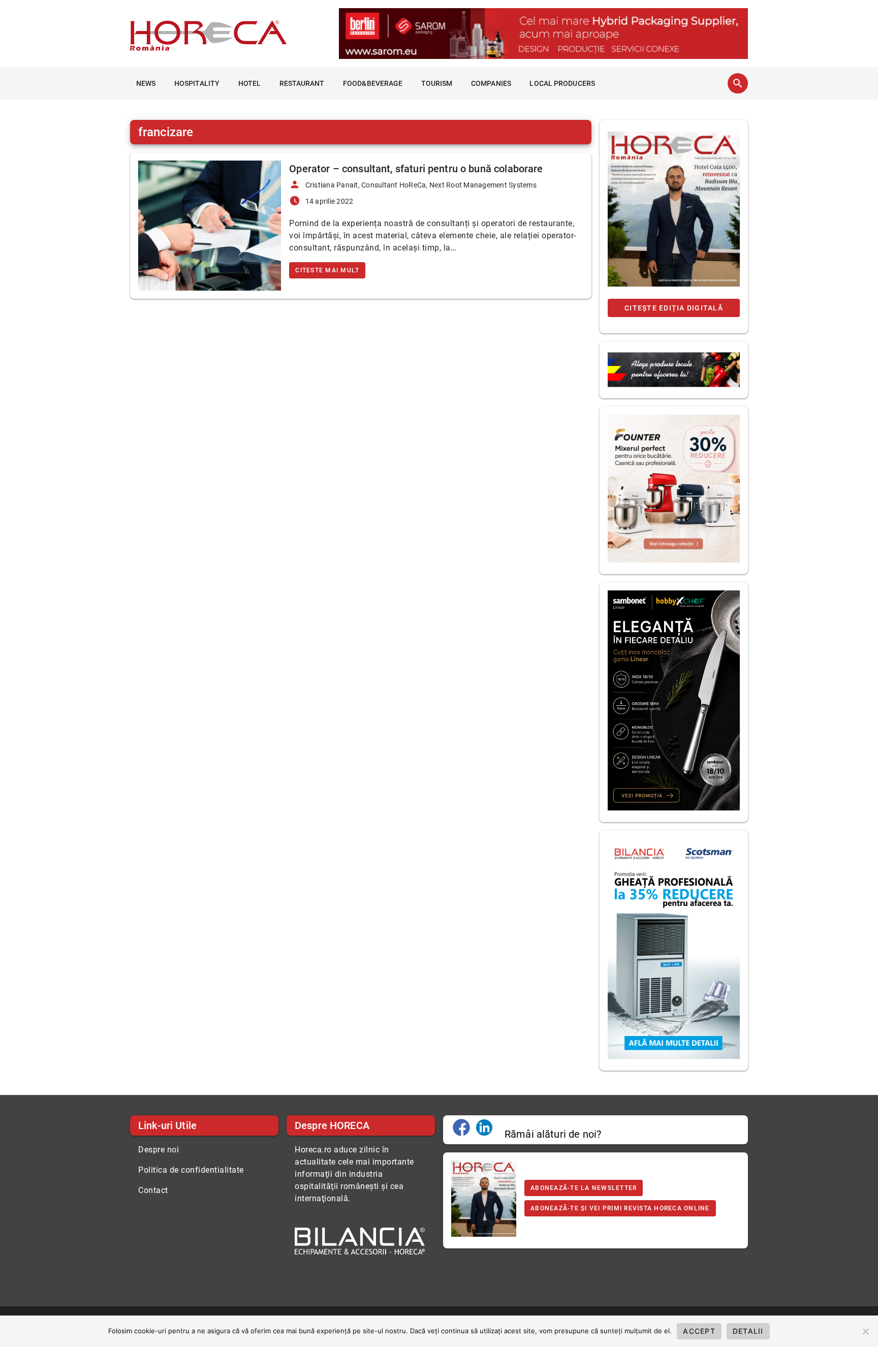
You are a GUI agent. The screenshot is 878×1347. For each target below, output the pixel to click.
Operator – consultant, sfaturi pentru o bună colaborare (416, 169)
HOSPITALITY (197, 83)
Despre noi (158, 1149)
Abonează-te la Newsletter (583, 1188)
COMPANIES (491, 83)
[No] (865, 1331)
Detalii (748, 1331)
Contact (153, 1190)
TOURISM (437, 83)
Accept (699, 1331)
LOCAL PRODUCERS (562, 83)
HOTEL (249, 83)
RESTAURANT (302, 83)
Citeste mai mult (327, 270)
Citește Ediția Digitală (673, 308)
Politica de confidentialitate (191, 1170)
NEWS (145, 83)
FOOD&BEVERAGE (372, 83)
